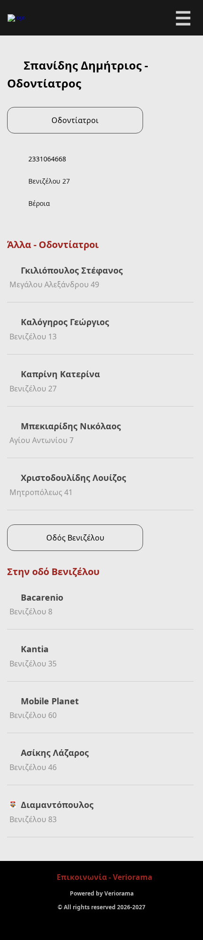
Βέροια (39, 203)
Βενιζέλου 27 (49, 181)
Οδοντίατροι (75, 120)
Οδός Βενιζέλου (75, 537)
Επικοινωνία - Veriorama (104, 877)
